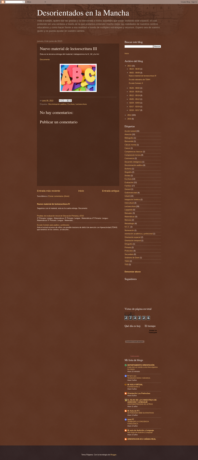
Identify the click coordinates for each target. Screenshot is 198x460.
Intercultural (129, 203)
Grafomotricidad (131, 193)
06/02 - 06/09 (134, 73)
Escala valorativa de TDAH (139, 80)
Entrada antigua (110, 191)
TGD (126, 264)
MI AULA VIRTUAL (135, 385)
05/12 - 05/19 (134, 95)
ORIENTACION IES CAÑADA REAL (141, 439)
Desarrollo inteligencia (133, 162)
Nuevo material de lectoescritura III (142, 76)
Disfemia (128, 169)
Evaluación (129, 182)
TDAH (127, 261)
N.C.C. (127, 227)
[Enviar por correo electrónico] (60, 100)
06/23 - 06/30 (134, 69)
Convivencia (129, 158)
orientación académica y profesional (139, 234)
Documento (45, 60)
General (128, 189)
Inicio (81, 191)
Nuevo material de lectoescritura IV (53, 204)
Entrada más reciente (48, 191)
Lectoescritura (81, 104)
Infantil (127, 196)
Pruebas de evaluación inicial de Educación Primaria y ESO (60, 216)
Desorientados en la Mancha (83, 12)
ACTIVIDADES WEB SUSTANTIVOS (140, 413)
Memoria (128, 220)
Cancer (127, 148)
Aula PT (130, 419)
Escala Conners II (136, 83)
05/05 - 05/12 (134, 99)
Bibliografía (129, 138)
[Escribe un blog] (62, 100)
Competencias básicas (133, 152)
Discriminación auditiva (57, 104)
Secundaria (129, 254)
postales (136, 356)
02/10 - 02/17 (134, 110)
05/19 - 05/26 (134, 92)
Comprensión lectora (133, 155)
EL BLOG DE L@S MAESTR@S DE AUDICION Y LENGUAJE (142, 401)
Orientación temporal (133, 241)
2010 (129, 119)
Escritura (70, 104)
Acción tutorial (130, 131)
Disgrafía (128, 172)
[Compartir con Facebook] (68, 100)
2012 (129, 115)
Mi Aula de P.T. (133, 411)
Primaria (128, 247)
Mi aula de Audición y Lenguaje (140, 430)
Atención (128, 134)
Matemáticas (130, 217)
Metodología (129, 223)
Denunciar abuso (133, 271)
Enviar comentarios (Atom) (58, 196)
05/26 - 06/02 (134, 88)
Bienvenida (129, 141)
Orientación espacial (132, 237)
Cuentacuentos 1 (133, 387)
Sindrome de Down (132, 258)
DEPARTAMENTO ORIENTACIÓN (140, 365)
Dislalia (127, 176)
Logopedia (129, 210)
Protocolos (129, 251)
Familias (128, 186)
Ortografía (128, 244)
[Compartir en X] (65, 100)
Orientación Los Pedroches (138, 393)
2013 (129, 66)
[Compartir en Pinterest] (70, 100)
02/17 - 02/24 (134, 107)
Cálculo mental (130, 145)
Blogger (113, 455)
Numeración (129, 230)
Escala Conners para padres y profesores (53, 225)
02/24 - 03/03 (134, 103)
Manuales (128, 213)
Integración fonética (132, 200)
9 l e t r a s (131, 376)
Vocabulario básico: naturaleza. (138, 378)
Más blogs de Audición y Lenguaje (140, 432)
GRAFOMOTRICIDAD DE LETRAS (140, 404)
